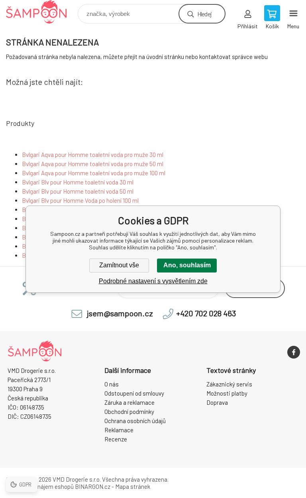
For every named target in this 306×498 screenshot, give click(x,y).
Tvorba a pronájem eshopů (40, 486)
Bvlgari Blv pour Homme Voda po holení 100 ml (80, 200)
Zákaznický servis (229, 384)
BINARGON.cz (92, 486)
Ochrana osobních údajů (135, 420)
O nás (111, 384)
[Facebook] (293, 352)
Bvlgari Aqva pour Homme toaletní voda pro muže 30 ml (92, 154)
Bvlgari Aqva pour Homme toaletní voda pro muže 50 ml (92, 163)
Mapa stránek (132, 486)
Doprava (217, 402)
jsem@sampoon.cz (120, 313)
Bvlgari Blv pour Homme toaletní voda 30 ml (77, 182)
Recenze (115, 439)
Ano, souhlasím (187, 265)
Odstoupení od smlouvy (134, 393)
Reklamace (118, 429)
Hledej (204, 14)
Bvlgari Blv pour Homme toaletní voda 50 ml (77, 191)
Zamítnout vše (119, 265)
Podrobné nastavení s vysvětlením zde (153, 281)
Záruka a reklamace (129, 402)
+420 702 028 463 (206, 313)
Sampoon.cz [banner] (41, 12)
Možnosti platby (226, 393)
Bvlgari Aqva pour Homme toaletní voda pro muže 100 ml (93, 172)
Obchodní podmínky (129, 411)
